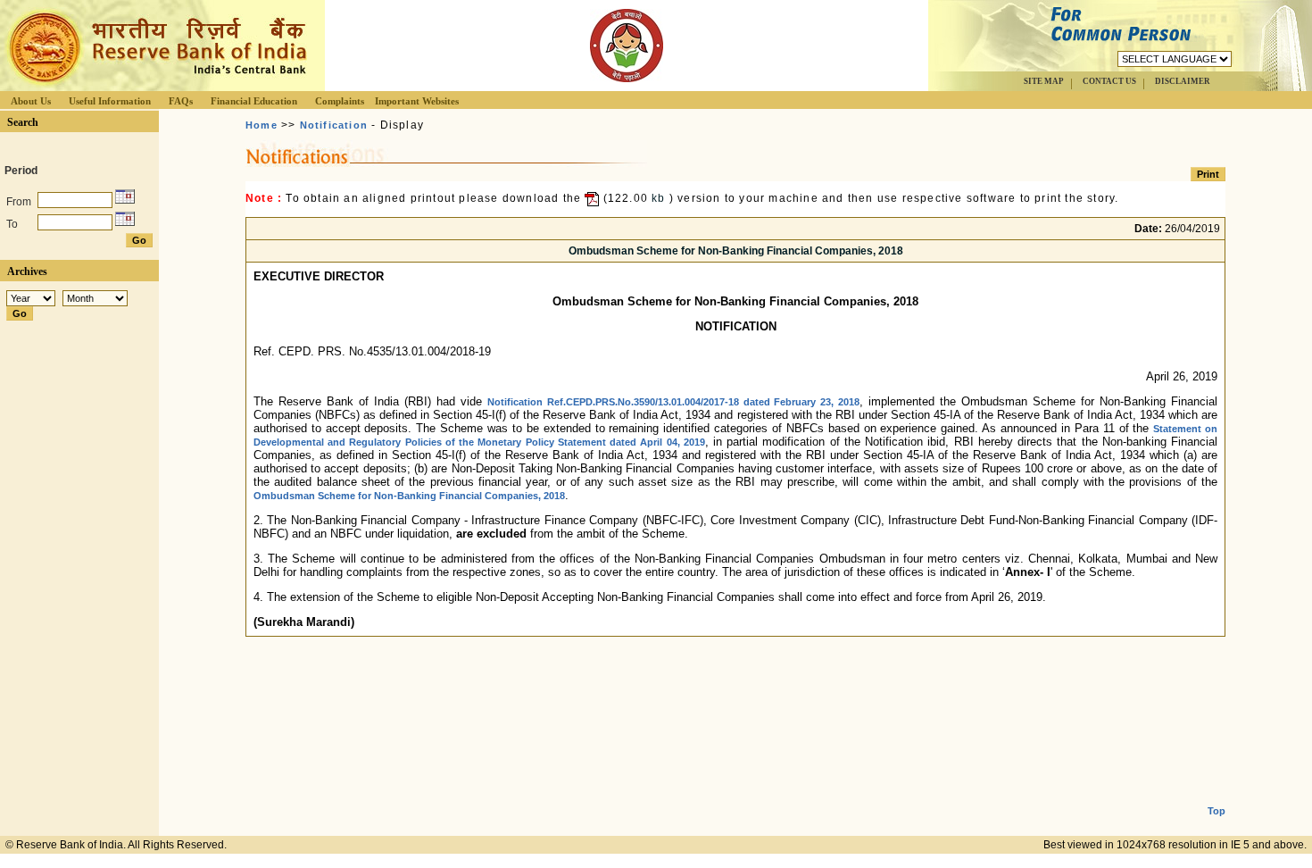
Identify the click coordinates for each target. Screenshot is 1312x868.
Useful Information (110, 101)
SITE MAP (1044, 81)
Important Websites (417, 101)
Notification (334, 125)
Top (1216, 810)
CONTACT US (1109, 81)
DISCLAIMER (1182, 81)
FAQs (181, 101)
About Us (31, 101)
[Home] (155, 86)
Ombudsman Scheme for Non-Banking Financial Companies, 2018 (409, 495)
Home (261, 125)
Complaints (339, 101)
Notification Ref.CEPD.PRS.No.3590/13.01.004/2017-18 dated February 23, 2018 (673, 401)
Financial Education (254, 101)
